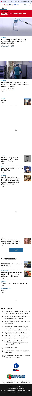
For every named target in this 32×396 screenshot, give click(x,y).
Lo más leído (7, 309)
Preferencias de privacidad (22, 392)
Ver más (16, 250)
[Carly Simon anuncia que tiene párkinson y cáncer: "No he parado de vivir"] (27, 241)
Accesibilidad (3, 392)
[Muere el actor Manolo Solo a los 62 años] (27, 169)
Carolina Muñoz (5, 45)
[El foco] (27, 101)
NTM (2, 89)
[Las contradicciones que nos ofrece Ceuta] (27, 264)
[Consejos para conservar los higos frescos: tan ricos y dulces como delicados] (27, 273)
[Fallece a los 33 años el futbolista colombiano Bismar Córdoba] (27, 158)
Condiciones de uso (20, 390)
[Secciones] (1, 5)
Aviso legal (3, 390)
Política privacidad (11, 390)
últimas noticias (9, 259)
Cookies (28, 390)
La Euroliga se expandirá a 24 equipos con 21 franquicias (13, 13)
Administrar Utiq (11, 392)
